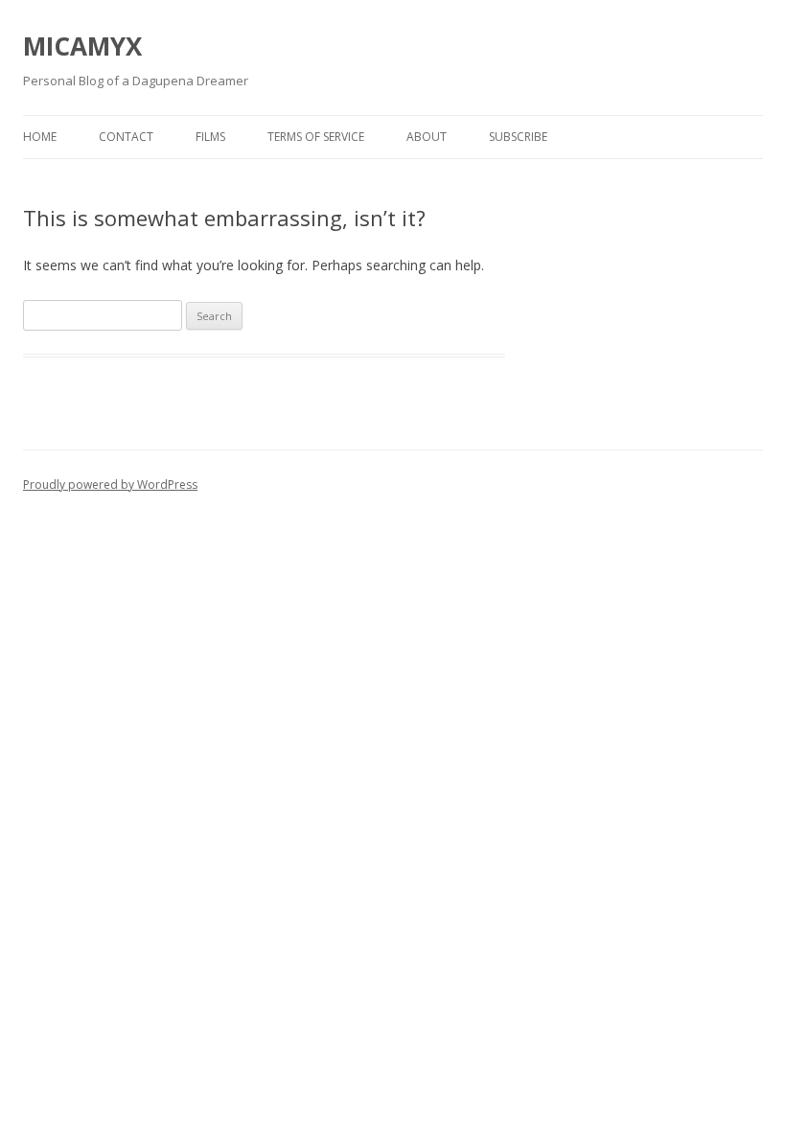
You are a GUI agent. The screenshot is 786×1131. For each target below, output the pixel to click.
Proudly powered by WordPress (110, 484)
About (426, 136)
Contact (126, 136)
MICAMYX (82, 46)
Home (40, 136)
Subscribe (518, 136)
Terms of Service (315, 136)
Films (210, 136)
